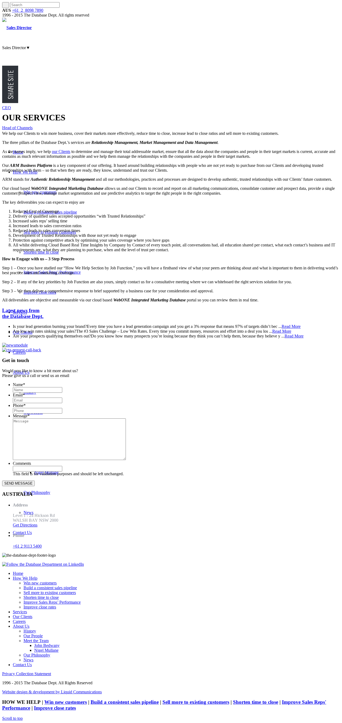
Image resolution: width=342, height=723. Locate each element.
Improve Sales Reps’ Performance (52, 602)
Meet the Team (36, 640)
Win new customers (40, 583)
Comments (22, 463)
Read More (291, 326)
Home (18, 573)
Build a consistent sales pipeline (50, 588)
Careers (19, 621)
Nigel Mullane (46, 650)
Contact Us (22, 664)
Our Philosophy (37, 655)
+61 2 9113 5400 (27, 546)
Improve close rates (40, 607)
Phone (19, 405)
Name (19, 384)
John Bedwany (47, 645)
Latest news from (23, 313)
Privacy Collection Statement (26, 673)
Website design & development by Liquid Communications (52, 692)
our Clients (61, 151)
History (30, 631)
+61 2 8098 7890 (27, 10)
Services (20, 612)
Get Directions (25, 525)
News (28, 660)
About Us (21, 626)
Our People (33, 636)
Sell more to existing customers (50, 592)
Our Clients (22, 616)
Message (21, 416)
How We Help (25, 578)
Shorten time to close (41, 597)
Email (19, 395)
